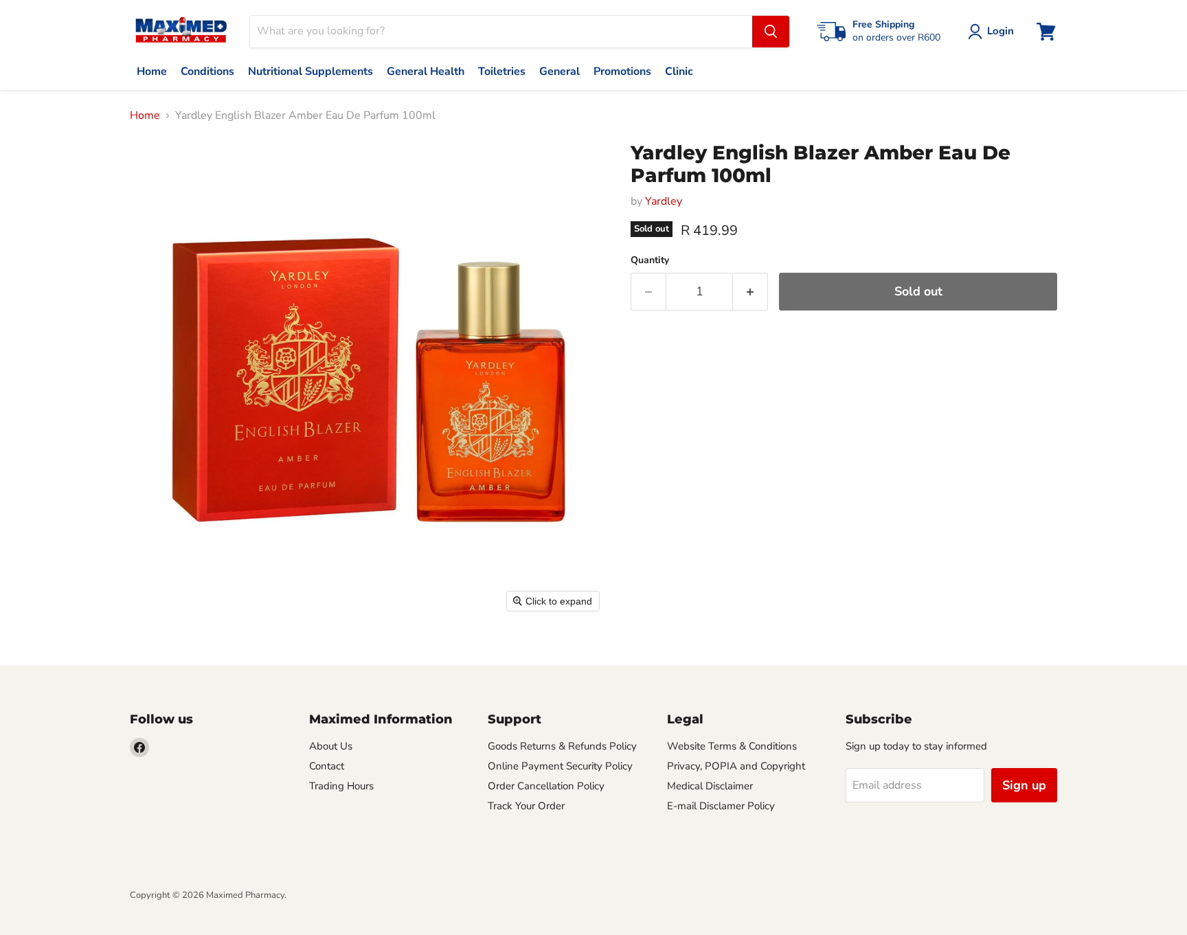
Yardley (663, 201)
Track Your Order (526, 806)
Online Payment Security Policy (560, 766)
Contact (326, 766)
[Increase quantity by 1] (750, 292)
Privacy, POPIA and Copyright (736, 766)
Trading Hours (341, 786)
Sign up (1024, 785)
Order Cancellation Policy (546, 786)
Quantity (650, 260)
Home (145, 115)
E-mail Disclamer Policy (721, 806)
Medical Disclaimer (710, 786)
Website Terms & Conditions (732, 746)
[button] (993, 31)
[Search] (770, 31)
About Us (330, 746)
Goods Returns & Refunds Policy (562, 746)
